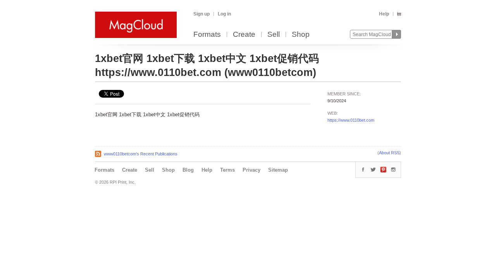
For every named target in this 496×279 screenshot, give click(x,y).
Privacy (251, 170)
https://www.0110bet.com (350, 120)
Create (244, 34)
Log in (224, 14)
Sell (273, 34)
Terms (227, 170)
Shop (301, 34)
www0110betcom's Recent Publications (140, 154)
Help (384, 14)
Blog (188, 170)
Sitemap (278, 170)
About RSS (389, 152)
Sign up (201, 14)
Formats (207, 34)
